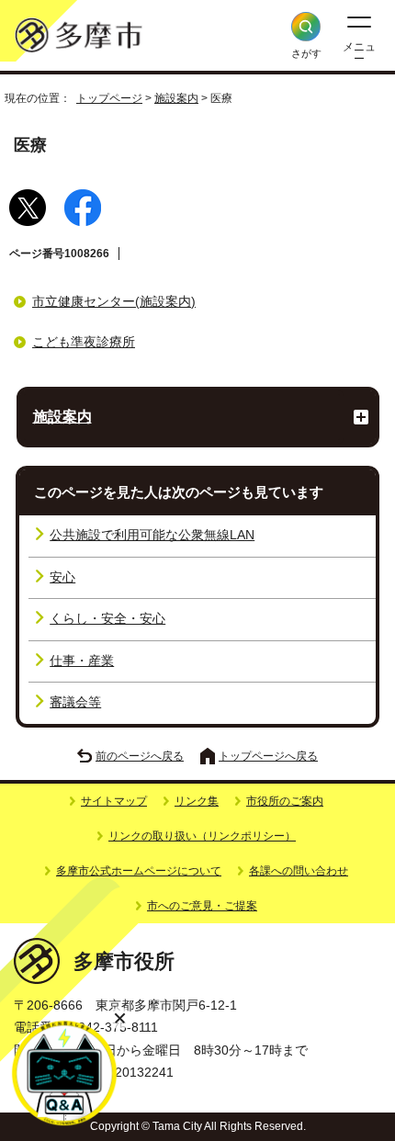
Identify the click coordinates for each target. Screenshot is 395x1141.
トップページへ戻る (268, 756)
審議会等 (75, 702)
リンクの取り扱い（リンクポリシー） (202, 836)
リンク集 (197, 801)
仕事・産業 (82, 661)
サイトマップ (114, 801)
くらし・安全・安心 (107, 619)
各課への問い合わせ (298, 870)
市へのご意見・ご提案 (202, 905)
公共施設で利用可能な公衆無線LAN (152, 535)
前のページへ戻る (140, 756)
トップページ (109, 98)
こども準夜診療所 (83, 342)
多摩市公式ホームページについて (138, 870)
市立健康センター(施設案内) (114, 302)
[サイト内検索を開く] (306, 26)
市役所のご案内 (284, 801)
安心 (62, 577)
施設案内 (176, 98)
